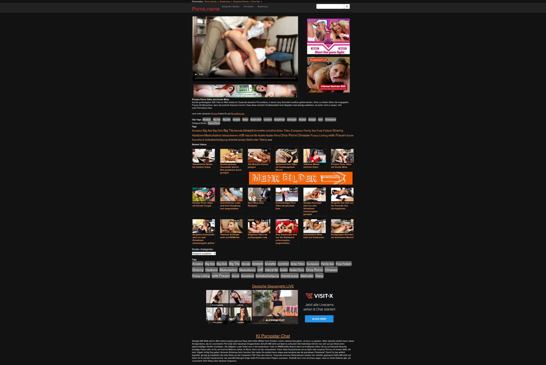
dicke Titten (283, 130)
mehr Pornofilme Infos (202, 107)
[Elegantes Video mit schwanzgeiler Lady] (259, 225)
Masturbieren (230, 135)
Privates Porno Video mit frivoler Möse (341, 165)
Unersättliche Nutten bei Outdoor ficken (203, 165)
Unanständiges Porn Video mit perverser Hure (286, 205)
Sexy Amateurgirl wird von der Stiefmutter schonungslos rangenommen (286, 238)
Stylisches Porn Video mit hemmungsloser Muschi (286, 167)
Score (350, 135)
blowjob (236, 119)
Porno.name (206, 8)
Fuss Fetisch (324, 130)
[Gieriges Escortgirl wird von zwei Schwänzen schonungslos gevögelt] (314, 193)
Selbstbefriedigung (216, 139)
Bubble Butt (256, 119)
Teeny (263, 139)
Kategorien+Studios (230, 6)
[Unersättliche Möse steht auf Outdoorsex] (314, 225)
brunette (259, 130)
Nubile (261, 135)
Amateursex (225, 1)
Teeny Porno (214, 123)
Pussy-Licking (319, 135)
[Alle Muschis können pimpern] (259, 154)
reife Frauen (337, 135)
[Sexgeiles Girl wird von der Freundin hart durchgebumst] (342, 193)
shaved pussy (237, 139)
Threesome (330, 119)
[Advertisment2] (328, 74)
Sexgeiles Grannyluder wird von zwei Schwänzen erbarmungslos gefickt (204, 238)
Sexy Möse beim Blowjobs (256, 204)
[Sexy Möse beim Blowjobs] (259, 193)
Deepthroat (279, 119)
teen (320, 119)
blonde (238, 130)
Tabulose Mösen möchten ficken (311, 165)
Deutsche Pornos (241, 1)
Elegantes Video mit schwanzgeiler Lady (257, 236)
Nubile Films (273, 135)
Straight (312, 119)
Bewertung (262, 6)
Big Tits (229, 130)
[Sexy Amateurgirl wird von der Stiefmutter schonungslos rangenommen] (287, 225)
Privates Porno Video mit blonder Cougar (203, 204)
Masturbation (213, 135)
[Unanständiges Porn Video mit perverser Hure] (287, 193)
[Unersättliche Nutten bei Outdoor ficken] (204, 154)
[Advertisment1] (328, 36)
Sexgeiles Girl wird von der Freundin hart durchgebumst (342, 205)
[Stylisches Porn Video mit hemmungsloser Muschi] (287, 154)
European (297, 130)
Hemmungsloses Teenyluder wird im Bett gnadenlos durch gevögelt (230, 168)
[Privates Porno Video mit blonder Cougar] (204, 193)
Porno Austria (210, 1)
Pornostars (249, 6)
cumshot (268, 119)
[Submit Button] (347, 6)
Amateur (207, 119)
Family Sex (310, 130)
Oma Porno (289, 135)
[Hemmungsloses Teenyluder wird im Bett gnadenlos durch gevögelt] (231, 154)
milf (241, 134)
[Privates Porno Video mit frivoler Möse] (342, 154)
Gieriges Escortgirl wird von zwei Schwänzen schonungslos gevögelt (312, 208)
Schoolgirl (291, 119)
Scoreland (198, 139)
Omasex (304, 135)
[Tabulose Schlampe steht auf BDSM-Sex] (231, 225)
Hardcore (198, 135)
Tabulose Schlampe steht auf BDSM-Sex (230, 236)
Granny (337, 130)
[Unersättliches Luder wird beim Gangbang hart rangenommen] (231, 193)
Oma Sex (256, 1)
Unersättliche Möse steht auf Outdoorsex (313, 236)
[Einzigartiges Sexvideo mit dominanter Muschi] (342, 225)
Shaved (302, 119)
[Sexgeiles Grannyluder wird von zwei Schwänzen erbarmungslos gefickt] (204, 225)
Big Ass (216, 119)
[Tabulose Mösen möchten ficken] (314, 154)
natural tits (251, 135)
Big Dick (226, 119)
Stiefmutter (252, 139)
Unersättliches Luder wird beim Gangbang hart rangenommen (230, 205)
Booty (245, 119)
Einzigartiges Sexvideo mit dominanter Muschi (342, 236)
